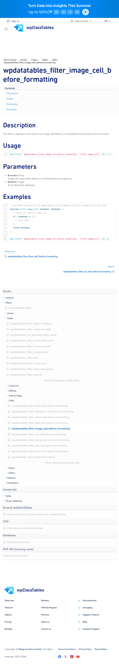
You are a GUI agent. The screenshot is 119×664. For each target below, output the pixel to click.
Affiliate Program (49, 607)
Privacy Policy (85, 649)
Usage (10, 98)
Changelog (87, 607)
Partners (45, 614)
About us (45, 622)
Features (9, 607)
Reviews (45, 600)
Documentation (90, 600)
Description (13, 93)
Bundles (8, 629)
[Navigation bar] (6, 28)
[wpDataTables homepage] (24, 590)
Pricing (8, 622)
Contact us (46, 629)
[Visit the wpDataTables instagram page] (71, 656)
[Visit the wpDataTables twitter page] (65, 656)
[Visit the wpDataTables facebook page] (59, 656)
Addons (8, 614)
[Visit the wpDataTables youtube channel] (77, 656)
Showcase (9, 600)
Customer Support (91, 629)
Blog (85, 622)
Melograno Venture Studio (30, 649)
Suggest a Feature (91, 614)
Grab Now (85, 12)
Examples (12, 109)
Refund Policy (101, 649)
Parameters (12, 104)
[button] (60, 291)
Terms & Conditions (67, 649)
